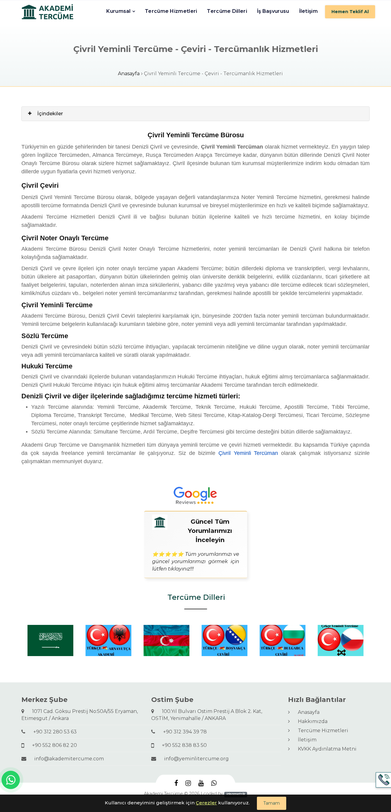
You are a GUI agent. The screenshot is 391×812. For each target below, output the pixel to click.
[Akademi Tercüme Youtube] (201, 783)
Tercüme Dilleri (227, 11)
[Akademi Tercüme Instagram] (188, 783)
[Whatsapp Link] (11, 780)
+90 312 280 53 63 (52, 732)
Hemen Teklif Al (350, 11)
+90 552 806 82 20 (52, 745)
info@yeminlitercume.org (194, 759)
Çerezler (206, 803)
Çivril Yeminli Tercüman (248, 453)
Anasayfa (129, 73)
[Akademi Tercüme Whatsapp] (214, 783)
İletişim (308, 11)
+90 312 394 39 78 (182, 732)
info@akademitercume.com (66, 759)
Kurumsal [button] (118, 11)
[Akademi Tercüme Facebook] (176, 783)
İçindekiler (50, 113)
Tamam (271, 803)
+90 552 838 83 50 (182, 745)
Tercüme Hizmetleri (171, 11)
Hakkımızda (310, 721)
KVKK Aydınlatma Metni (324, 749)
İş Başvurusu (273, 11)
